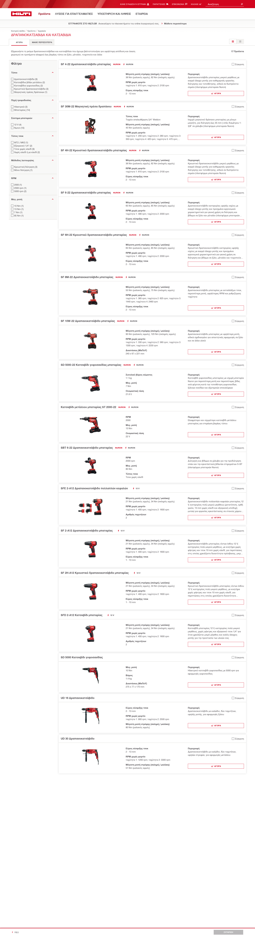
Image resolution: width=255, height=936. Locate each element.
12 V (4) (17, 124)
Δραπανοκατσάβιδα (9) (25, 79)
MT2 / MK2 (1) (21, 142)
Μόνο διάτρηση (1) (23, 170)
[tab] (19, 42)
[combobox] (225, 4)
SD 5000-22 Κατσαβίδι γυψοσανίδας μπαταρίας (91, 364)
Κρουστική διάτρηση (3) (25, 166)
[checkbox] (238, 64)
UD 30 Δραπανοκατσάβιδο (77, 738)
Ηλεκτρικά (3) (20, 106)
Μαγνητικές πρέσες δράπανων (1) (30, 92)
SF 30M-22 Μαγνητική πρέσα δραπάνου (86, 106)
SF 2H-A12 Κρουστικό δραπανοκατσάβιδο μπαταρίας (95, 572)
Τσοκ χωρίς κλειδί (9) (24, 149)
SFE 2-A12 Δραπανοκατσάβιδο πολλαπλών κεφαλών (94, 488)
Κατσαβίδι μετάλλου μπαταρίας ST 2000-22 (88, 407)
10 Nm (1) (19, 205)
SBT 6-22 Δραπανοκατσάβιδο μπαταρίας (87, 447)
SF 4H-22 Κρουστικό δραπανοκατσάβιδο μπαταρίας (94, 150)
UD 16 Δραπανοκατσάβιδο (77, 697)
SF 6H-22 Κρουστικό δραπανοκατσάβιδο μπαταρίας (94, 234)
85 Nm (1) (19, 215)
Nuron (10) (19, 127)
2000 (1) (18, 184)
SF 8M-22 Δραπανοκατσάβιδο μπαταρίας (87, 277)
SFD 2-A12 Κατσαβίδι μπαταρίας (81, 615)
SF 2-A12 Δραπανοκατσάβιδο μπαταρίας (87, 530)
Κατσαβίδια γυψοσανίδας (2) (28, 85)
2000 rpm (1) (20, 188)
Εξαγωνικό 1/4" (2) (23, 145)
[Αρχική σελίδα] (21, 13)
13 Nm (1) (19, 209)
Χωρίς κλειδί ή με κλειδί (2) (27, 152)
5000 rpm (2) (20, 191)
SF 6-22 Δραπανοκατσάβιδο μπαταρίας (86, 192)
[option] (233, 41)
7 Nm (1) (18, 212)
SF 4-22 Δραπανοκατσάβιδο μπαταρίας (86, 64)
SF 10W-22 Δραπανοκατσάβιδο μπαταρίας (88, 320)
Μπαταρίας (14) (22, 110)
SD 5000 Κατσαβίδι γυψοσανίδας (82, 657)
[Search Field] (242, 4)
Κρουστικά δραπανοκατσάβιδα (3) (31, 88)
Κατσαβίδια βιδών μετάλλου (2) (29, 82)
